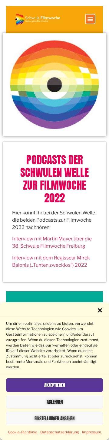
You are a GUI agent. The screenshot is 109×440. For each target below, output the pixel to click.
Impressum (91, 432)
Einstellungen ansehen (54, 418)
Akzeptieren (54, 385)
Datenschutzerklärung (59, 432)
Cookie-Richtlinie (22, 432)
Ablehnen (55, 401)
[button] (100, 310)
